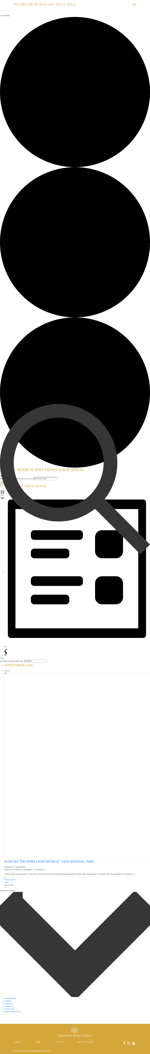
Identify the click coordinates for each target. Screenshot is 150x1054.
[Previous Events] (5, 651)
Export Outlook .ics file (12, 1011)
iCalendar (7, 1001)
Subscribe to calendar (7, 890)
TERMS (38, 1042)
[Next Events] (5, 653)
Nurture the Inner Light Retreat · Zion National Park (49, 861)
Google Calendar (10, 998)
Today (2, 658)
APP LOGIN (59, 1042)
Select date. (19, 661)
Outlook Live (9, 1006)
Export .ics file (9, 1009)
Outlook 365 (8, 1004)
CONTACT (17, 1042)
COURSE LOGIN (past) (86, 1042)
